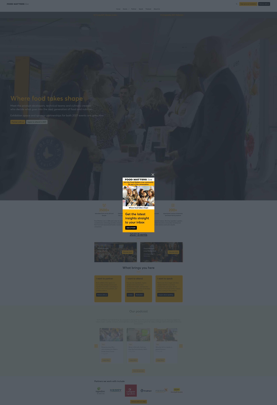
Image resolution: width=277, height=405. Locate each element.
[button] (152, 175)
